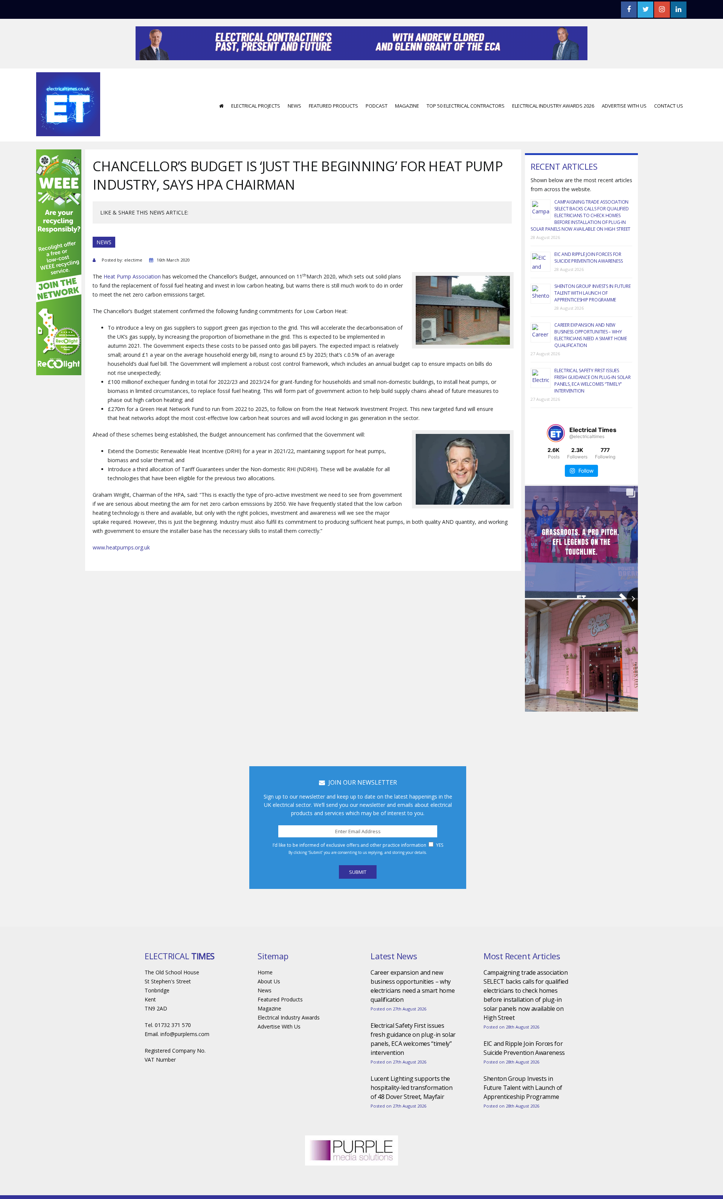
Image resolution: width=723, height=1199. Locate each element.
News (294, 128)
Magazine (407, 128)
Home (265, 994)
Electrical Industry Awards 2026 (553, 128)
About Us (269, 1003)
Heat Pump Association (132, 299)
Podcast (376, 128)
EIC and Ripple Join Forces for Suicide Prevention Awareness (588, 280)
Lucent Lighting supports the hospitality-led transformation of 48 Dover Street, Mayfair (411, 1110)
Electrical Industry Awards (289, 1040)
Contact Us (668, 128)
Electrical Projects (255, 128)
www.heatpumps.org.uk (121, 570)
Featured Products (333, 128)
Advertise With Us (624, 128)
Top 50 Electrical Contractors (466, 128)
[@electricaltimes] (555, 455)
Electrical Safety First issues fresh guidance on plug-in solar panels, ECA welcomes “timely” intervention (592, 403)
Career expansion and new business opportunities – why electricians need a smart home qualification (590, 357)
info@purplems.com (184, 1056)
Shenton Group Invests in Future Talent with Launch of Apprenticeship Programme (592, 316)
